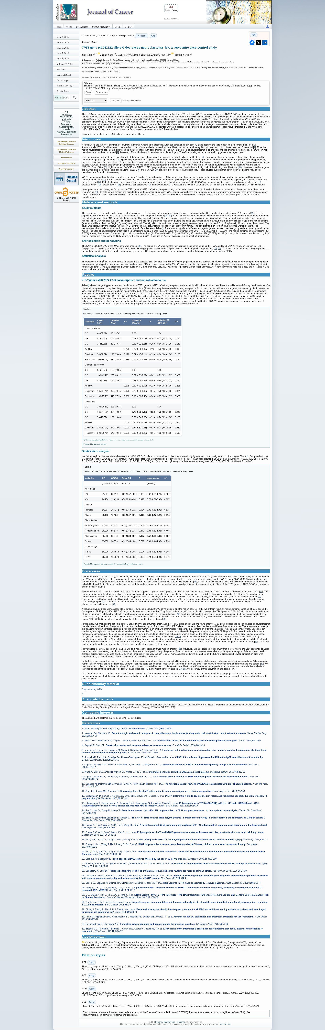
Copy (88, 92)
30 (256, 641)
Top (66, 111)
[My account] (267, 26)
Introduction (66, 114)
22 (103, 601)
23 (114, 604)
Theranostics (66, 158)
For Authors (82, 26)
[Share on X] (258, 42)
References (66, 134)
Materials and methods (66, 117)
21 (259, 596)
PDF (254, 35)
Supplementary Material (66, 128)
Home (58, 26)
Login (118, 26)
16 (149, 184)
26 (176, 636)
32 (262, 663)
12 (99, 182)
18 (96, 192)
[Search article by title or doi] (74, 97)
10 (156, 170)
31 (180, 649)
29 (179, 636)
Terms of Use (225, 1024)
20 (170, 215)
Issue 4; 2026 (63, 58)
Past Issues (61, 69)
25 (164, 619)
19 (252, 213)
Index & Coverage (65, 85)
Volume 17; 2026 (65, 63)
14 (100, 184)
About (69, 26)
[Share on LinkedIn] (264, 42)
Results (66, 121)
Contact (128, 26)
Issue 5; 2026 (63, 53)
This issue (141, 36)
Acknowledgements (66, 132)
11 (104, 179)
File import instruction (132, 100)
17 (170, 184)
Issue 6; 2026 (63, 47)
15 (119, 184)
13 (259, 182)
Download (115, 100)
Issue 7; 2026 (63, 42)
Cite (153, 36)
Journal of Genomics (66, 163)
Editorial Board (64, 74)
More (116, 71)
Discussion (66, 124)
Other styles (102, 92)
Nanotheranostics (66, 169)
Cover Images (63, 80)
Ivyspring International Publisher (170, 1022)
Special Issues (63, 91)
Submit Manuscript (101, 26)
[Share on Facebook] (252, 42)
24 (178, 614)
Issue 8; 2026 (63, 36)
